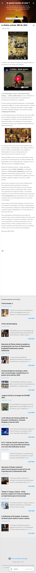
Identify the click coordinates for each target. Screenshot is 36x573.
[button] (34, 25)
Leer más (31, 318)
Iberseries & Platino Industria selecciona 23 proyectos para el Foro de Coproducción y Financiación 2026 (15, 469)
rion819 (22, 562)
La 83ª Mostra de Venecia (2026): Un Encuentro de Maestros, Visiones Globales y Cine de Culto (14, 420)
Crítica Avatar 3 (7, 303)
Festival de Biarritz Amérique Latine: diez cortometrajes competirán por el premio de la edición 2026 (15, 373)
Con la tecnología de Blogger (19, 558)
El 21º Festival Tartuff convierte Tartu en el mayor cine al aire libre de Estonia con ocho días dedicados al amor (15, 445)
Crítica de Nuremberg (9, 324)
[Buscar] (34, 3)
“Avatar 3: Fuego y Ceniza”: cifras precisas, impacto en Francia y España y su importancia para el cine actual (15, 494)
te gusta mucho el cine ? (18, 3)
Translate (19, 20)
